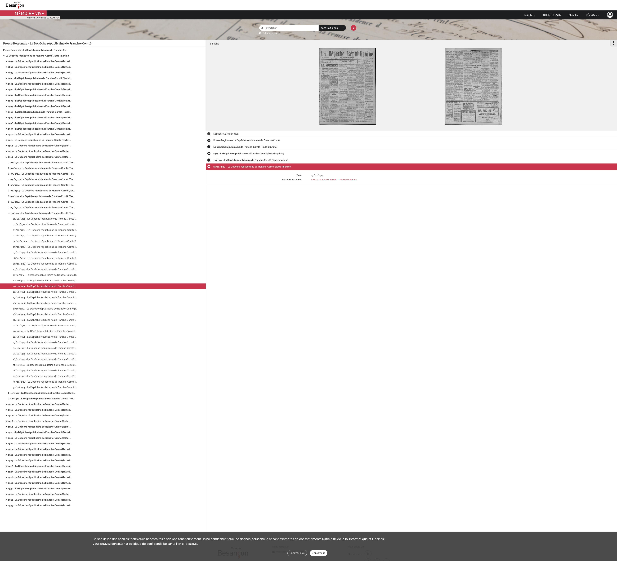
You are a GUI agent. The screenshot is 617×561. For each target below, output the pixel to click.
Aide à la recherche (271, 33)
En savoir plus (297, 553)
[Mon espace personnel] (610, 14)
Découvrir (592, 15)
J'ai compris (318, 553)
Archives (529, 15)
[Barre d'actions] (614, 43)
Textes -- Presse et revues (343, 179)
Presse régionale (320, 179)
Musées (573, 15)
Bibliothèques (552, 15)
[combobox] (332, 28)
